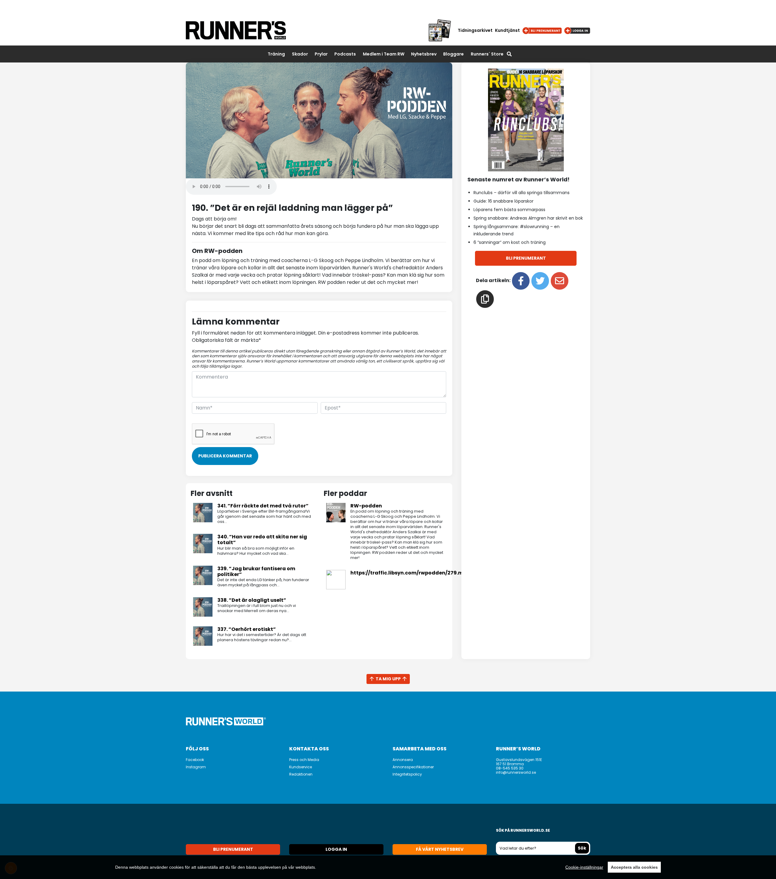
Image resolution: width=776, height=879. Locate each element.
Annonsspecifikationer (413, 767)
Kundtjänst (507, 30)
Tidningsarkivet (475, 30)
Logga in (336, 849)
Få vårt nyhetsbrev (439, 849)
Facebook (195, 759)
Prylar (321, 54)
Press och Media (304, 759)
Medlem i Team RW (383, 54)
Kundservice (300, 767)
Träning (276, 54)
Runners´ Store (487, 54)
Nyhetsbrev (423, 54)
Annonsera (403, 759)
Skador (300, 54)
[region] (388, 867)
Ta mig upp (388, 679)
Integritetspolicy (407, 774)
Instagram (196, 767)
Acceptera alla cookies (634, 867)
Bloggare (453, 54)
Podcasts (345, 54)
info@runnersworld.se (516, 772)
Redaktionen (301, 774)
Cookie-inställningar (584, 867)
